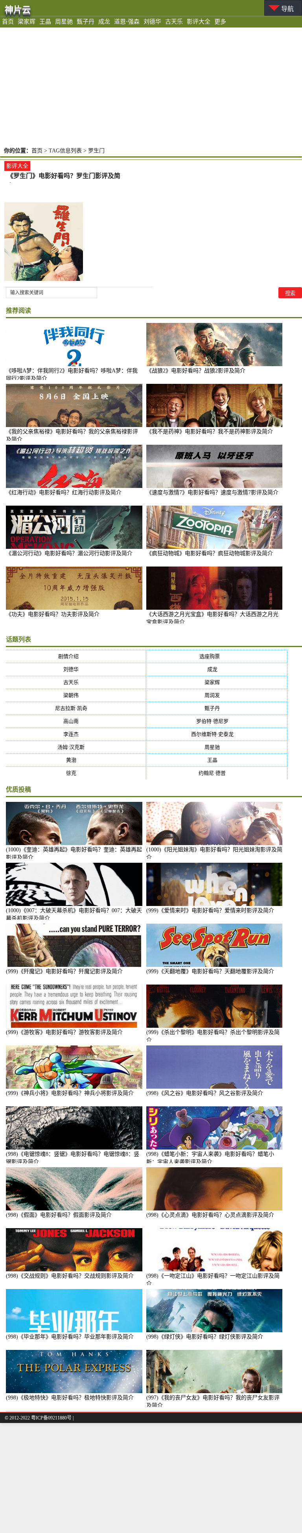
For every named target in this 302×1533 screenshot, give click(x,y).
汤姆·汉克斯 (75, 747)
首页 (8, 21)
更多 (220, 21)
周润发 (217, 695)
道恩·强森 (127, 21)
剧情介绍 (76, 656)
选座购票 (217, 656)
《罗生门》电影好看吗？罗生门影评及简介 (63, 176)
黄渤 (76, 760)
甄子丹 (85, 21)
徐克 (76, 773)
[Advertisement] (151, 86)
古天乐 (174, 21)
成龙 (104, 21)
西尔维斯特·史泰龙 (217, 734)
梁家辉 (26, 21)
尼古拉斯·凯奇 (76, 708)
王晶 (45, 21)
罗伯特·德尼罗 (217, 721)
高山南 (75, 721)
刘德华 (152, 21)
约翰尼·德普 (217, 773)
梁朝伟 (75, 695)
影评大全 (198, 21)
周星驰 (64, 21)
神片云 (18, 10)
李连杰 (75, 734)
